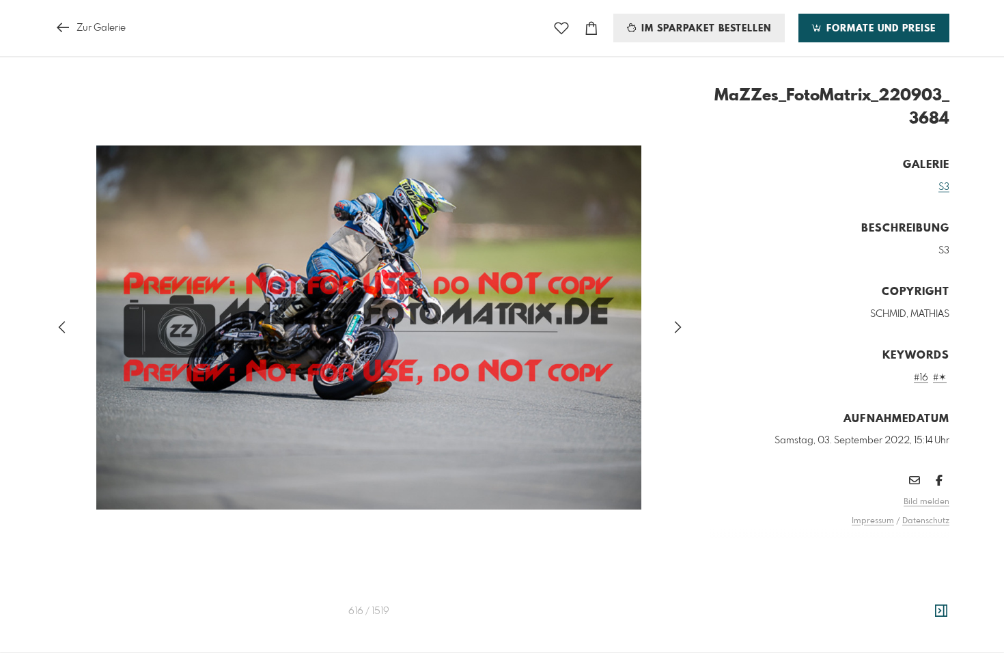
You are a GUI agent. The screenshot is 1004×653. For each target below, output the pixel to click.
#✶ (940, 378)
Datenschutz (925, 521)
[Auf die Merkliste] (561, 28)
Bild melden (926, 502)
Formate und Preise (879, 28)
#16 (921, 378)
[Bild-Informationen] (941, 611)
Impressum (873, 521)
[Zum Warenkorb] (591, 28)
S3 (943, 187)
